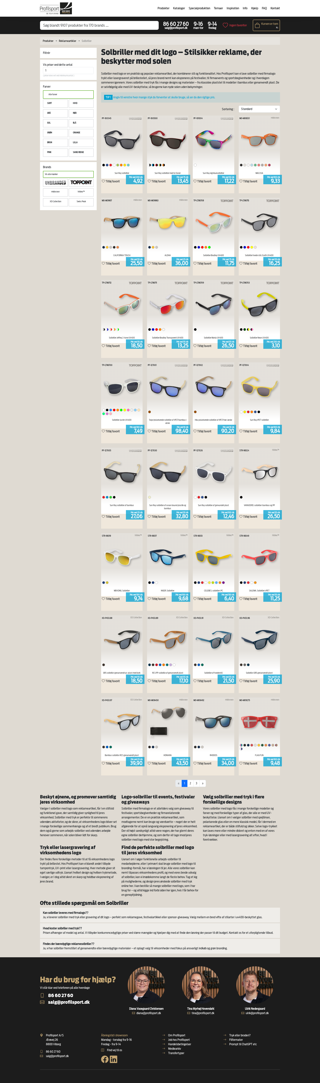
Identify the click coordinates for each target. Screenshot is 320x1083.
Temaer (218, 8)
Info (245, 8)
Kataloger (179, 8)
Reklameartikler (67, 40)
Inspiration (233, 8)
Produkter (163, 8)
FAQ (264, 8)
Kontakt (275, 8)
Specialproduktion (199, 8)
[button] (55, 103)
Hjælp (254, 8)
